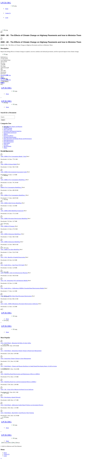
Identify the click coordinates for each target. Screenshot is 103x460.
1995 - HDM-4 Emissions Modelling (10, 242)
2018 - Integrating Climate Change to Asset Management (16, 358)
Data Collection (8, 129)
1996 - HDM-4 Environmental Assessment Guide (14, 172)
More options (5, 81)
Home (6, 8)
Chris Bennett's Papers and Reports (13, 126)
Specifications (7, 146)
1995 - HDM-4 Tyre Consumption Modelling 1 (13, 195)
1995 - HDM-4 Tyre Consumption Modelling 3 (13, 179)
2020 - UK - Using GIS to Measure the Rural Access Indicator (17, 389)
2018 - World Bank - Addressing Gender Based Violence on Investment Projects (22, 405)
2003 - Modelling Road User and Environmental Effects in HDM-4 (18, 382)
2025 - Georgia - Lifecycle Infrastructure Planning (14, 273)
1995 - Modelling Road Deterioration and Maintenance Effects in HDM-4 (20, 374)
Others (5, 147)
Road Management (9, 141)
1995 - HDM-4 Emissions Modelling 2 (11, 234)
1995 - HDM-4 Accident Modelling (10, 249)
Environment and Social (10, 132)
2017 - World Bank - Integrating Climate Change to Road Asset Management (21, 350)
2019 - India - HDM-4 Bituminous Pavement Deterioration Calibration (19, 303)
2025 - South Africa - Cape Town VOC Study (13, 265)
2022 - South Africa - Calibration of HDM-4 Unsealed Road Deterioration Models (22, 288)
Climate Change (8, 128)
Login (6, 17)
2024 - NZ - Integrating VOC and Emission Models (14, 280)
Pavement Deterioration (10, 137)
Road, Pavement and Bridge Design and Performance (18, 138)
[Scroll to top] (1, 458)
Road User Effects (8, 135)
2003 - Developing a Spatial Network (10, 397)
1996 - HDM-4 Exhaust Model (9, 164)
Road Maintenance (9, 140)
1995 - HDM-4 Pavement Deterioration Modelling (14, 218)
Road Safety (7, 143)
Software (6, 144)
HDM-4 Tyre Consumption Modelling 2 (11, 187)
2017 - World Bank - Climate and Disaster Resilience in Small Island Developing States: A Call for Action (29, 366)
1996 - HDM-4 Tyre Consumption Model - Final (13, 156)
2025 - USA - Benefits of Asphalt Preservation (13, 257)
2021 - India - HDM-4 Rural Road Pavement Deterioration (16, 296)
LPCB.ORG (6, 3)
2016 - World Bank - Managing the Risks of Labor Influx (16, 343)
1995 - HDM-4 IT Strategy (8, 226)
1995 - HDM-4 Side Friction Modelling (11, 203)
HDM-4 (6, 134)
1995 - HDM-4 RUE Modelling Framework (12, 210)
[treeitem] (13, 126)
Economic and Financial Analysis (12, 131)
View (9, 75)
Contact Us (8, 13)
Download (3, 75)
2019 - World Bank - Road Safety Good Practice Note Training (17, 413)
